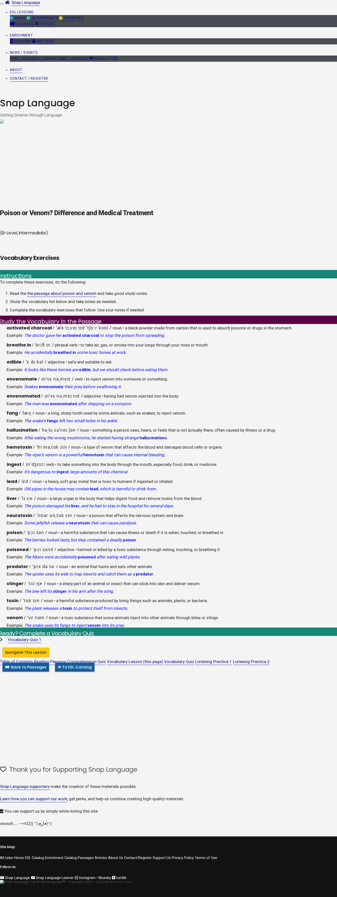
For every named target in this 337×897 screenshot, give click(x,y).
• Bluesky (103, 878)
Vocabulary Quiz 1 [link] (24, 639)
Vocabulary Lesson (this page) (135, 661)
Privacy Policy (183, 858)
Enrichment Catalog (61, 858)
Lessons (22, 41)
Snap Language (26, 2)
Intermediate (44, 18)
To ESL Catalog (77, 667)
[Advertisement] (148, 704)
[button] (22, 12)
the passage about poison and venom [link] (61, 293)
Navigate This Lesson (26, 652)
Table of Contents (16, 661)
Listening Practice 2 (251, 661)
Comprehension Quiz (86, 661)
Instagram (86, 878)
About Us (115, 858)
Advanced (73, 18)
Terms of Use (206, 858)
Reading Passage (50, 661)
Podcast (47, 24)
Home (19, 858)
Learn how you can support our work (33, 798)
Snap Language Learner (33, 58)
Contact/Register (138, 858)
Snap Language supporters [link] (25, 786)
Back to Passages (28, 667)
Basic (19, 18)
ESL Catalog (34, 858)
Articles (45, 41)
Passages (24, 24)
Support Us (162, 858)
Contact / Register (29, 78)
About (16, 70)
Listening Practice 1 (213, 661)
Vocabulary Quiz (179, 661)
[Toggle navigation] (2, 4)
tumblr (121, 878)
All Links (6, 858)
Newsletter (106, 58)
